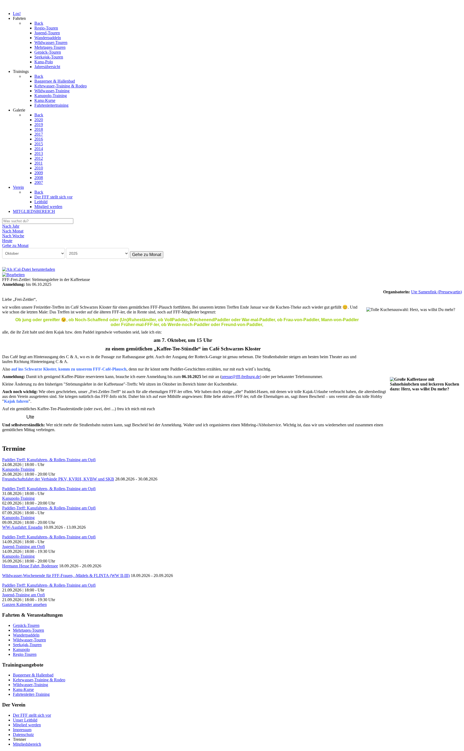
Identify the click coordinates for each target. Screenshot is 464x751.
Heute (7, 240)
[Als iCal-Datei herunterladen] (28, 269)
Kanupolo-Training (18, 469)
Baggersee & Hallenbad (33, 675)
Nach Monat (12, 231)
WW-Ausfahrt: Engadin (22, 527)
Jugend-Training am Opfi (23, 546)
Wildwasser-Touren (29, 640)
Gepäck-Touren (26, 625)
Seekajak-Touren (27, 644)
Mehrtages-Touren (28, 630)
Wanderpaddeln (26, 635)
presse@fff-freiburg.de (241, 376)
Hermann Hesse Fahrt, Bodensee (30, 566)
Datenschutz (23, 734)
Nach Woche (13, 236)
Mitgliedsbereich (27, 744)
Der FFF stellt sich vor (32, 715)
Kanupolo (21, 649)
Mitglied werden (27, 725)
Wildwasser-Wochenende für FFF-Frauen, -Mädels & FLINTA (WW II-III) (66, 575)
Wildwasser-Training (30, 684)
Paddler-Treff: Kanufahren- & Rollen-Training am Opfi (49, 459)
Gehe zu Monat (146, 254)
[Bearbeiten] (13, 274)
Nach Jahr (10, 226)
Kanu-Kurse (23, 689)
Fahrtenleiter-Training (31, 694)
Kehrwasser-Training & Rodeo (39, 680)
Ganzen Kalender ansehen (24, 604)
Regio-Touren (25, 654)
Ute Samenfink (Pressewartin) (436, 292)
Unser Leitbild (25, 720)
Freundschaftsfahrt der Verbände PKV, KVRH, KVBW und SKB (58, 479)
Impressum (22, 729)
